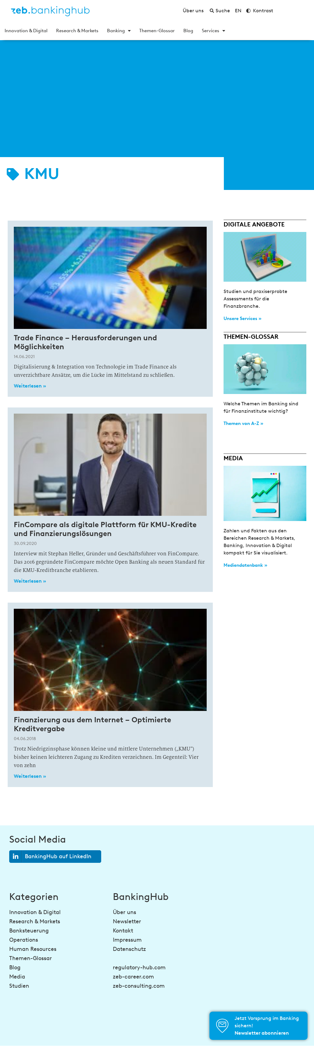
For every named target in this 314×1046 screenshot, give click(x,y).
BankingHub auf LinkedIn (58, 856)
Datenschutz (129, 949)
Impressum (127, 939)
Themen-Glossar (157, 30)
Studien (19, 985)
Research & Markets (77, 30)
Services (210, 30)
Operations (23, 939)
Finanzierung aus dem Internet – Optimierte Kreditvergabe (92, 724)
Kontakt (123, 930)
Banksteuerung (29, 930)
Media (17, 976)
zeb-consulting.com (139, 985)
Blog (188, 30)
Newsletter (127, 921)
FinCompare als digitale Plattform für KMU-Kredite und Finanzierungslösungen (105, 529)
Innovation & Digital (26, 30)
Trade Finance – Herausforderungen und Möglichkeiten (85, 342)
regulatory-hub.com (139, 967)
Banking (116, 30)
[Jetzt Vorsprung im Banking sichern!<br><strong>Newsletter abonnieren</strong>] (222, 1026)
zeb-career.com (133, 976)
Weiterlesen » (30, 386)
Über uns (124, 912)
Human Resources (32, 949)
